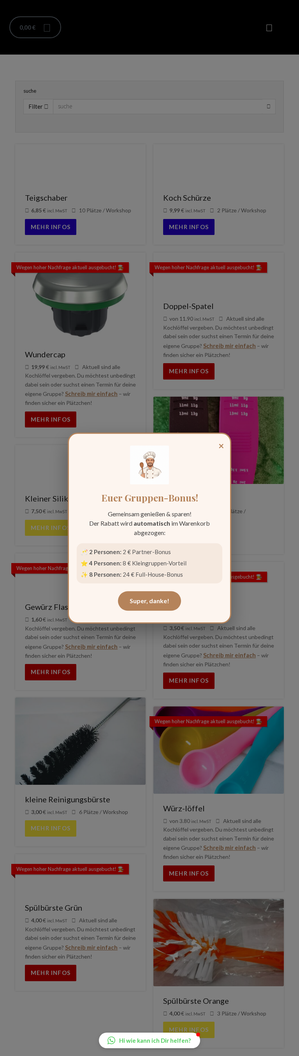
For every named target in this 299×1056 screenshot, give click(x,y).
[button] (149, 1040)
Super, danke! (149, 600)
